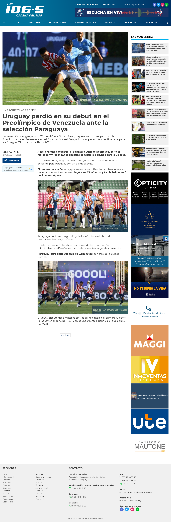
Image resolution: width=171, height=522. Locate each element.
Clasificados (8, 502)
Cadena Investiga (85, 23)
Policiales (130, 23)
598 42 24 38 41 (129, 480)
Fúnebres (40, 493)
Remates (40, 496)
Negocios (7, 488)
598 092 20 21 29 (78, 506)
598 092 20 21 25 (78, 488)
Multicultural (8, 496)
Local (17, 23)
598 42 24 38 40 (129, 477)
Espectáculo (8, 499)
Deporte (110, 23)
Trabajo (6, 493)
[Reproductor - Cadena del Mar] (121, 12)
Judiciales (151, 23)
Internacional (58, 23)
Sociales (39, 491)
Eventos (6, 491)
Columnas (7, 485)
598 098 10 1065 (78, 497)
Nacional (35, 23)
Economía (40, 499)
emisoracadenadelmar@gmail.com (137, 492)
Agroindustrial (42, 488)
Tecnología (40, 485)
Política (39, 482)
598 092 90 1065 (129, 484)
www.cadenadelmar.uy (131, 500)
